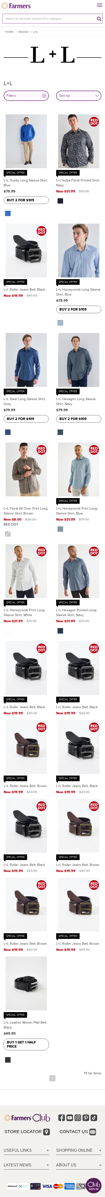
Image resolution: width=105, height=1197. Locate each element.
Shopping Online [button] (74, 1150)
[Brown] (8, 534)
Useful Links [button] (18, 1150)
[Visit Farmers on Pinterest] (86, 1117)
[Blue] (8, 213)
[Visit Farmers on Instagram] (77, 1117)
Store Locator (23, 1131)
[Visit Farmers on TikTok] (94, 1117)
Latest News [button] (18, 1165)
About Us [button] (66, 1165)
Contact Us (74, 1131)
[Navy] (60, 201)
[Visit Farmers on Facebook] (61, 1117)
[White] (8, 631)
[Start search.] (99, 19)
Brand (23, 32)
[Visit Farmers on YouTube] (69, 1117)
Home (9, 32)
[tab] (26, 1150)
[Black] (8, 1060)
